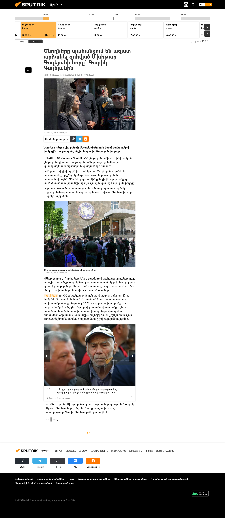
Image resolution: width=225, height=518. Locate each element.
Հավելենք (50, 295)
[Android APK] (199, 494)
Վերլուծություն (99, 451)
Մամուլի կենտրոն (165, 451)
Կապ (71, 478)
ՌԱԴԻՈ (149, 451)
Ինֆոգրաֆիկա (118, 451)
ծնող (47, 419)
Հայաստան (70, 451)
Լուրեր (25, 27)
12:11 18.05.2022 (51, 74)
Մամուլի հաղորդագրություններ (94, 478)
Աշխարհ (83, 451)
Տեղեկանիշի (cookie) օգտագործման (33, 483)
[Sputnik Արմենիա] (31, 8)
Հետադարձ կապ (65, 483)
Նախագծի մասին (24, 478)
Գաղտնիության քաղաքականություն (169, 478)
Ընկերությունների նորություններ (130, 478)
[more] (131, 397)
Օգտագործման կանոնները (51, 478)
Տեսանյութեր (136, 451)
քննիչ (55, 419)
